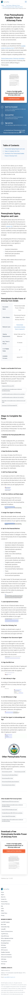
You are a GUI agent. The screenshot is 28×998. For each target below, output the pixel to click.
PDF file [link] (23, 132)
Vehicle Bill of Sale (5, 926)
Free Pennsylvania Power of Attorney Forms (13, 6)
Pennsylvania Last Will (7, 771)
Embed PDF (3, 947)
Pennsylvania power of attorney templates (13, 58)
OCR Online (3, 959)
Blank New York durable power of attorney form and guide (13, 401)
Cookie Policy (4, 913)
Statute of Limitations (6, 954)
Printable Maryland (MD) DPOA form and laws (12, 812)
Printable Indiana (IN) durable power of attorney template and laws (12, 820)
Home (2, 5)
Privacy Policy (4, 901)
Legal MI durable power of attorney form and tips (13, 397)
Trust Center (4, 961)
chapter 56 (9, 226)
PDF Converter (4, 950)
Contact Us (3, 899)
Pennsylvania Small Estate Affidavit (10, 774)
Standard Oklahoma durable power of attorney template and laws (12, 805)
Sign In (2, 894)
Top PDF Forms (4, 933)
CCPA (2, 908)
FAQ (2, 906)
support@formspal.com (9, 977)
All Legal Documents (5, 940)
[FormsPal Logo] (5, 1)
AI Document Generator (6, 956)
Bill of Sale (3, 924)
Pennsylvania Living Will (19, 771)
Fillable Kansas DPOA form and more (10, 801)
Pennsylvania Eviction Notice (8, 784)
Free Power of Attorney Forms (13, 5)
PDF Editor (3, 945)
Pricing (2, 915)
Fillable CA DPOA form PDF (8, 385)
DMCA (2, 910)
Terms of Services (5, 903)
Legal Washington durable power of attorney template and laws (12, 390)
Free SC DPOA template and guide (9, 809)
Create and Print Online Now (14, 851)
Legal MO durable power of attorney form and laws (13, 394)
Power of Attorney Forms (7, 931)
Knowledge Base (5, 943)
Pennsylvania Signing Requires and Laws (15, 149)
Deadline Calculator (5, 952)
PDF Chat (3, 963)
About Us (3, 897)
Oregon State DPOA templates (8, 816)
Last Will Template (5, 922)
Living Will (3, 929)
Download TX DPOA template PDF (9, 405)
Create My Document (14, 98)
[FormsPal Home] (5, 889)
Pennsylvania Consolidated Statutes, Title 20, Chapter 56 (19, 327)
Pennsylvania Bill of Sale (7, 778)
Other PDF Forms (5, 936)
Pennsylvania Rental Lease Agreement (10, 781)
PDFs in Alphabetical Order (7, 938)
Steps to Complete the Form (12, 151)
